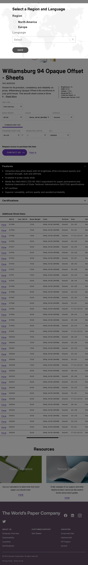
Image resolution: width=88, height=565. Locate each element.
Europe (22, 27)
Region (17, 16)
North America (27, 22)
